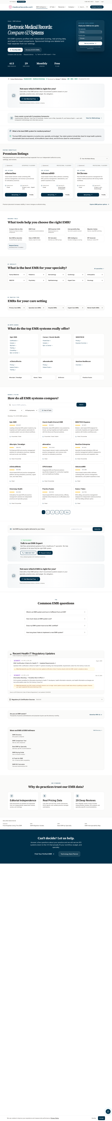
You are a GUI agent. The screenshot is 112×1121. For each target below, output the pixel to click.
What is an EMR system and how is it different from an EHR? (46, 612)
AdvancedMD (47, 173)
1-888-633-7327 (29, 553)
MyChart (12, 345)
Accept (101, 1118)
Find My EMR (16, 50)
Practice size (81, 35)
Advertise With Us (95, 714)
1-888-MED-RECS (89, 1)
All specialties (98, 268)
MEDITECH (80, 337)
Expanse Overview (81, 343)
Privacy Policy (55, 1118)
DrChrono (82, 173)
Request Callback (46, 553)
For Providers (21, 1)
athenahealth (48, 361)
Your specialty (81, 29)
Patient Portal (46, 367)
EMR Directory (97, 730)
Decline (94, 1118)
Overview (78, 365)
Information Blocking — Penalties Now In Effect (28, 678)
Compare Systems (97, 7)
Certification (13, 340)
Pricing (78, 340)
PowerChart (46, 340)
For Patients (13, 1)
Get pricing (15, 194)
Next (67, 512)
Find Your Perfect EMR (43, 854)
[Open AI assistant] (108, 1111)
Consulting (13, 350)
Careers (12, 343)
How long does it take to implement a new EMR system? (44, 632)
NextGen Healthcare (83, 361)
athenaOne (10, 173)
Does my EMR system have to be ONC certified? (42, 625)
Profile (31, 194)
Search (81, 404)
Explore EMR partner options (98, 204)
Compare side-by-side (15, 54)
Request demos (28, 54)
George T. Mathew (61, 79)
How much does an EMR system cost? (39, 619)
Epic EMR (13, 337)
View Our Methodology (93, 118)
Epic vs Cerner (14, 353)
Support (97, 1)
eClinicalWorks (15, 361)
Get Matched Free (30, 99)
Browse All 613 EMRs (33, 50)
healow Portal (14, 367)
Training (12, 348)
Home (9, 21)
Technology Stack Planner (69, 854)
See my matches (89, 43)
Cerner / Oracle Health (51, 337)
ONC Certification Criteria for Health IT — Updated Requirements (33, 663)
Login (102, 1)
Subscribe (97, 529)
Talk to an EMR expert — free (46, 54)
